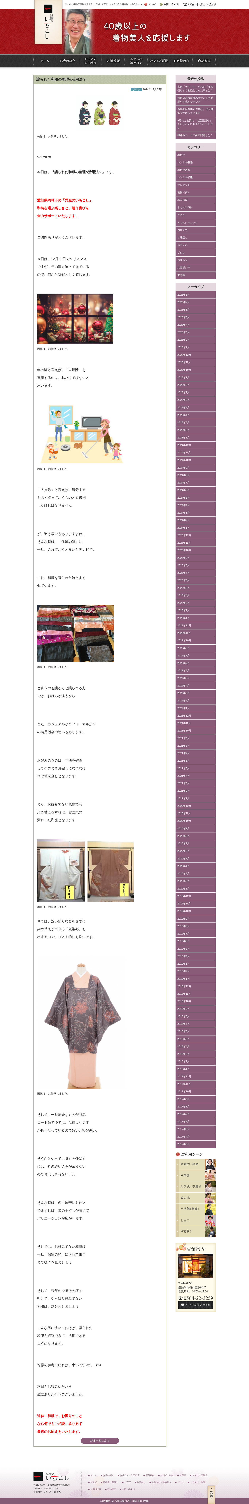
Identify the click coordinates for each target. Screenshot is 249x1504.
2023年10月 (184, 550)
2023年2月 (183, 610)
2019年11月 (184, 903)
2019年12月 (184, 896)
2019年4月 (183, 956)
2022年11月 (184, 633)
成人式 (93, 1482)
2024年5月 (183, 497)
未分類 (181, 275)
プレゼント (183, 185)
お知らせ (182, 260)
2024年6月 (183, 490)
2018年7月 (183, 1024)
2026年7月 (183, 302)
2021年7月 (183, 753)
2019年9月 (183, 918)
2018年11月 (184, 993)
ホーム (93, 1475)
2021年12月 (184, 715)
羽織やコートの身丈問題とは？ (195, 135)
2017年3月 (183, 1144)
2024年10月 (184, 460)
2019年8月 (183, 926)
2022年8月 (183, 655)
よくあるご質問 (197, 1482)
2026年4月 (183, 324)
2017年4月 (183, 1136)
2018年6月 (183, 1031)
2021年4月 (183, 776)
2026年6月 (183, 309)
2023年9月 (183, 558)
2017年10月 (184, 1091)
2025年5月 (183, 407)
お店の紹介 (108, 1475)
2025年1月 (183, 437)
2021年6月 (183, 760)
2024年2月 (183, 520)
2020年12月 (184, 806)
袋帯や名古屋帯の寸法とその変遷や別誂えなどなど (195, 100)
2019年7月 (183, 933)
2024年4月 (183, 505)
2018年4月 (183, 1046)
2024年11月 (184, 452)
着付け (181, 155)
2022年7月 (183, 663)
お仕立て (182, 230)
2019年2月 (183, 971)
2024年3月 (183, 512)
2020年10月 (184, 821)
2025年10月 (184, 369)
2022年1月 (183, 708)
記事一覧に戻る (100, 1440)
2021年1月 (183, 798)
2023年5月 (183, 588)
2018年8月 (183, 1016)
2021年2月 (183, 790)
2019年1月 (183, 979)
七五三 (127, 1482)
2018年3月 (183, 1054)
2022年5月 (183, 678)
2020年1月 (183, 888)
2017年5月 (183, 1129)
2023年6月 (183, 580)
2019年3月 (183, 963)
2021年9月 (183, 738)
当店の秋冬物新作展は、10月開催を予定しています (195, 111)
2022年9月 (183, 648)
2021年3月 (183, 783)
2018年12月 (184, 986)
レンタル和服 (185, 177)
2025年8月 (183, 385)
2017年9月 (183, 1099)
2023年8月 (183, 565)
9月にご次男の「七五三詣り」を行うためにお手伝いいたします (195, 124)
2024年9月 (183, 467)
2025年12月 (184, 355)
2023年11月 (184, 542)
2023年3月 (183, 603)
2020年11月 (184, 813)
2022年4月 (183, 685)
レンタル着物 (185, 162)
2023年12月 (184, 535)
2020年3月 (183, 873)
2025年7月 (183, 392)
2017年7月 (183, 1114)
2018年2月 (183, 1061)
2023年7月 (183, 572)
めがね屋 (182, 200)
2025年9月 (183, 377)
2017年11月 (184, 1084)
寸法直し (182, 237)
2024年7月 (183, 482)
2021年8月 (183, 745)
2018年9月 (183, 1009)
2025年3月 (183, 422)
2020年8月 (183, 836)
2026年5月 (183, 317)
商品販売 (111, 1489)
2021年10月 (184, 730)
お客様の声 (183, 267)
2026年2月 (183, 339)
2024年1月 (183, 527)
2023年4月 (183, 595)
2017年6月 (183, 1121)
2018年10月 (184, 1001)
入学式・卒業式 (199, 1475)
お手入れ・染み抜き (161, 1482)
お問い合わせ (128, 1489)
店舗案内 (150, 1475)
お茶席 (183, 1475)
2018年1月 (183, 1069)
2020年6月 (183, 851)
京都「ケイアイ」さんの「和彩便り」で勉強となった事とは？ (195, 88)
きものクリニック (187, 222)
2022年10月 (184, 640)
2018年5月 (183, 1039)
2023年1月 (183, 618)
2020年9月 (183, 828)
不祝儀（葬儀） (110, 1482)
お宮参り (141, 1482)
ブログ (181, 252)
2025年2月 (183, 430)
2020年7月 (183, 843)
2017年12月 (184, 1076)
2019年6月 (183, 941)
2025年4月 (183, 415)
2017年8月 (183, 1106)
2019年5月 (183, 948)
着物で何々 (183, 192)
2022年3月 (183, 693)
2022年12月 (184, 625)
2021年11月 (184, 723)
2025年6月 (183, 400)
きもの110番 (184, 207)
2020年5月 (183, 858)
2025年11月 (184, 362)
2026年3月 (183, 332)
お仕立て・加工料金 (130, 1475)
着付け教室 (183, 170)
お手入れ (182, 245)
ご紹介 (181, 215)
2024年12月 (184, 445)
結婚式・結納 (167, 1475)
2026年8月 (183, 294)
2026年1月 (183, 347)
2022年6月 (183, 670)
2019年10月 (184, 911)
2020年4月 (183, 866)
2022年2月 (183, 700)
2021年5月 (183, 768)
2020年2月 (183, 881)
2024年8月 (183, 475)
